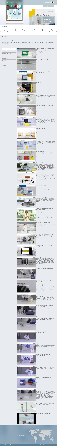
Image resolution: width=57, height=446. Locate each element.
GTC (40, 444)
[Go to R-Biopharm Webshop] (43, 3)
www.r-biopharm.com (20, 435)
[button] (56, 31)
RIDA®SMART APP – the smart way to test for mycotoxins (44, 246)
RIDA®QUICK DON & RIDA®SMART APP (43, 222)
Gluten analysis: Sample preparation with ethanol (45, 268)
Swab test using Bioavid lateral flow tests (43, 413)
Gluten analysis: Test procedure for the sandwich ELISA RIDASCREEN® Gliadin (44, 306)
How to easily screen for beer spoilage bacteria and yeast (45, 49)
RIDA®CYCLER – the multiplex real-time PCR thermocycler (44, 117)
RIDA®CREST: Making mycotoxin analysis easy (44, 234)
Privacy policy (35, 444)
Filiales (3, 430)
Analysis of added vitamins (41, 162)
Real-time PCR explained (40, 128)
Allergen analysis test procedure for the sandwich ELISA (45, 389)
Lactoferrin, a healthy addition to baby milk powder (45, 174)
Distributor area (52, 444)
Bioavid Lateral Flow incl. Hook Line (42, 59)
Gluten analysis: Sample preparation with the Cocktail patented (44, 281)
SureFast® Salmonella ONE (41, 185)
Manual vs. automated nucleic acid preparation (44, 105)
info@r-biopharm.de (20, 434)
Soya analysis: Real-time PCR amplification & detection (44, 378)
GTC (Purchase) (45, 444)
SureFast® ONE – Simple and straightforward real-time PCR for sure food (45, 72)
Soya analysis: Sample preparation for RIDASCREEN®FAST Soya (43, 355)
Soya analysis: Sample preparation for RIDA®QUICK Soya (45, 343)
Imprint (29, 444)
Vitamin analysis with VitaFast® (42, 151)
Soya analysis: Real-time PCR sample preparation (45, 366)
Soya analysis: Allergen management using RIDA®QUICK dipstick (43, 332)
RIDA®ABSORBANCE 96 (40, 94)
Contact (3, 429)
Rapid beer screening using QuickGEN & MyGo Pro (45, 197)
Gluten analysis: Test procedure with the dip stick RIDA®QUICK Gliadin (45, 294)
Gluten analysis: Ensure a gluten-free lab (43, 257)
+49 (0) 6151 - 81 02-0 (20, 433)
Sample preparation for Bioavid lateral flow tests (44, 402)
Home (44, 26)
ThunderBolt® (38, 82)
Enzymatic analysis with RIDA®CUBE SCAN (43, 139)
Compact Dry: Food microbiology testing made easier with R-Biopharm (44, 209)
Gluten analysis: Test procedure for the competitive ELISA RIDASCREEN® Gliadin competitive (45, 319)
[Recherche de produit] (12, 3)
